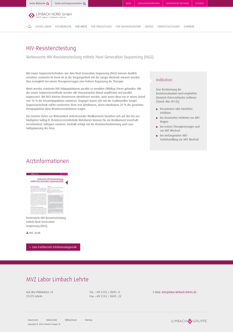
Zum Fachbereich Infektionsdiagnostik (54, 247)
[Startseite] (50, 15)
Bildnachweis (71, 320)
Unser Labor (43, 26)
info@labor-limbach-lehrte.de (179, 292)
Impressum (33, 320)
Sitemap (88, 320)
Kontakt (199, 3)
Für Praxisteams (101, 26)
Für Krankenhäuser (128, 26)
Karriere (189, 26)
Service (149, 26)
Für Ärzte (81, 26)
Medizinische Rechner (177, 3)
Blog (128, 3)
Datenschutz (51, 320)
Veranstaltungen (169, 26)
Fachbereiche (63, 26)
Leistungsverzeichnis (149, 3)
